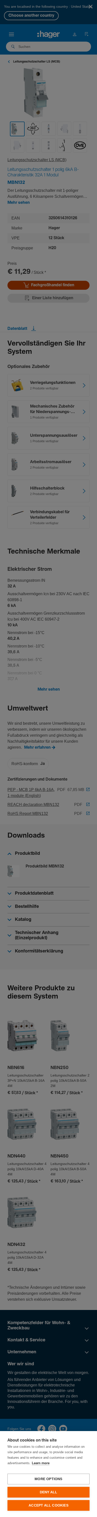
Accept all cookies (48, 1505)
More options (48, 1479)
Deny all (48, 1492)
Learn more (40, 1463)
